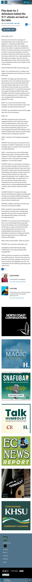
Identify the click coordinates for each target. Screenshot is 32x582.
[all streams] (30, 580)
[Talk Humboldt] (16, 418)
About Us (5, 552)
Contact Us (5, 555)
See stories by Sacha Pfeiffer (18, 281)
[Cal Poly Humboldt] (5, 575)
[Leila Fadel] (4, 290)
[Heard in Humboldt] (16, 483)
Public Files (5, 559)
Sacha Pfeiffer (9, 23)
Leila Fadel (16, 23)
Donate (27, 2)
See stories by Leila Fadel (17, 298)
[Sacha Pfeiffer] (4, 277)
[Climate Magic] (16, 354)
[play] (2, 580)
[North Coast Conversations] (16, 321)
